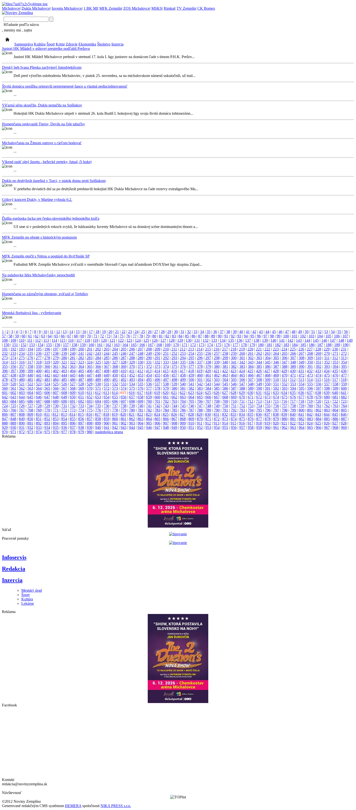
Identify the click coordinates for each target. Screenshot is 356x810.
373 (157, 366)
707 (208, 401)
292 (166, 358)
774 (81, 410)
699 (140, 401)
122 (121, 340)
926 (327, 423)
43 (261, 332)
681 (335, 397)
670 (242, 397)
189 (337, 345)
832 (225, 414)
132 (206, 340)
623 (191, 393)
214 (199, 349)
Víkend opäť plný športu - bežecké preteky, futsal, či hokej (47, 162)
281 (73, 358)
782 (149, 410)
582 (191, 388)
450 (115, 375)
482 (39, 380)
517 (335, 380)
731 (64, 406)
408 (106, 371)
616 (132, 393)
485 (64, 380)
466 (251, 375)
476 (335, 375)
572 (106, 388)
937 (73, 427)
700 (149, 401)
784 (166, 410)
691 (73, 401)
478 (5, 380)
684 (13, 401)
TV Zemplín (186, 8)
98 (272, 336)
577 (149, 388)
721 (327, 401)
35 (208, 332)
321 (64, 362)
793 (242, 410)
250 (157, 353)
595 (301, 388)
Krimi (60, 44)
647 (47, 397)
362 (64, 366)
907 (166, 423)
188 (329, 345)
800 (301, 410)
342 (242, 362)
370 (132, 366)
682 (344, 397)
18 (97, 332)
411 (132, 371)
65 (56, 336)
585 (217, 388)
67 (69, 336)
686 (30, 401)
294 (183, 358)
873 (225, 419)
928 (344, 423)
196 (47, 349)
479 (13, 380)
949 (174, 427)
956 (234, 427)
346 (276, 362)
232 (5, 353)
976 (56, 432)
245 (115, 353)
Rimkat (169, 8)
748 (208, 406)
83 (174, 336)
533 (123, 384)
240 (73, 353)
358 (30, 366)
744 (174, 406)
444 (64, 375)
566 (56, 388)
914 (225, 423)
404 (73, 371)
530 (98, 384)
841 (301, 414)
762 (327, 406)
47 (287, 332)
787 (191, 410)
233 (13, 353)
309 (310, 358)
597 (318, 388)
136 (239, 340)
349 (301, 362)
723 (344, 401)
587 (234, 388)
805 (344, 410)
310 (318, 358)
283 (90, 358)
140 (273, 340)
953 (208, 427)
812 (55, 414)
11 (52, 332)
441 (39, 375)
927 (335, 423)
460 (200, 375)
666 (208, 397)
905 (149, 423)
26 (150, 332)
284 (98, 358)
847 (5, 419)
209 (157, 349)
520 (13, 384)
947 (157, 427)
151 (15, 345)
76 (128, 336)
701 (157, 401)
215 (208, 349)
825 (166, 414)
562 (22, 388)
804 (335, 410)
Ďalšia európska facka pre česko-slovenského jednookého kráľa (50, 218)
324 (90, 362)
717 (293, 401)
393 (327, 366)
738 (123, 406)
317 (30, 362)
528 (81, 384)
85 (187, 336)
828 (191, 414)
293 (174, 358)
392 (318, 366)
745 (183, 406)
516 (327, 380)
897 (81, 423)
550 (268, 384)
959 (259, 427)
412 (140, 371)
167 (151, 345)
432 (310, 371)
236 (39, 353)
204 (115, 349)
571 (98, 388)
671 (251, 397)
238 (56, 353)
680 (327, 397)
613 (106, 393)
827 (183, 414)
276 (30, 358)
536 (149, 384)
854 (64, 419)
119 (95, 340)
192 (13, 349)
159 (83, 345)
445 (73, 375)
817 (98, 414)
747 (200, 406)
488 (90, 380)
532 (115, 384)
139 (265, 340)
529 (90, 384)
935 (56, 427)
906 (157, 423)
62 (37, 336)
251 (166, 353)
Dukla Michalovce (36, 8)
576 (140, 388)
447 (90, 375)
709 (225, 401)
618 (149, 393)
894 (56, 423)
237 (47, 353)
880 (284, 419)
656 (123, 397)
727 (30, 406)
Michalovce (11, 8)
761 (318, 406)
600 (344, 388)
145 (316, 340)
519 (5, 384)
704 (183, 401)
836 (259, 414)
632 (267, 393)
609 (73, 393)
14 (71, 332)
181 (269, 345)
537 (157, 384)
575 (132, 388)
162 (108, 345)
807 (13, 414)
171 (184, 345)
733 (81, 406)
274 (13, 358)
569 (81, 388)
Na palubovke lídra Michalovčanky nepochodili (38, 275)
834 (242, 414)
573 (115, 388)
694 (98, 401)
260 (242, 353)
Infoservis (14, 557)
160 (91, 345)
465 (242, 375)
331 (149, 362)
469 (276, 375)
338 (208, 362)
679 (318, 397)
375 (174, 366)
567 (64, 388)
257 (217, 353)
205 (123, 349)
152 (23, 345)
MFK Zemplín (110, 8)
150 (6, 345)
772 (64, 410)
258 (225, 353)
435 (335, 371)
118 (87, 340)
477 (344, 375)
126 (155, 340)
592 (276, 388)
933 (39, 427)
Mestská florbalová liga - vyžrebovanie (31, 313)
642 (5, 397)
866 (166, 419)
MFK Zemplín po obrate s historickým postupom (39, 237)
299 (225, 358)
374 (166, 366)
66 (63, 336)
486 (73, 380)
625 (208, 393)
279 (56, 358)
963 (293, 427)
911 (199, 423)
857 (90, 419)
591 (268, 388)
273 (5, 358)
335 (183, 362)
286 (115, 358)
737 (115, 406)
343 (251, 362)
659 (149, 397)
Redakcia (13, 569)
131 (197, 340)
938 (81, 427)
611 (89, 393)
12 (58, 332)
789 (208, 410)
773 (73, 410)
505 (234, 380)
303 (259, 358)
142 (290, 340)
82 (167, 336)
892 (39, 423)
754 (259, 406)
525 (56, 384)
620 (166, 393)
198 (64, 349)
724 (5, 406)
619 (157, 393)
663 (183, 397)
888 (5, 423)
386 (268, 366)
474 (318, 375)
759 (301, 406)
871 (208, 419)
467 (259, 375)
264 (276, 353)
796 (268, 410)
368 (115, 366)
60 (23, 336)
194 (30, 349)
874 (234, 419)
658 (140, 397)
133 (214, 340)
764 (344, 406)
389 (293, 366)
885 (327, 419)
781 (140, 410)
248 (140, 353)
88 (207, 336)
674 (276, 397)
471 (293, 375)
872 (217, 419)
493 (132, 380)
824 (157, 414)
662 (174, 397)
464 (234, 375)
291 (157, 358)
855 (73, 419)
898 (90, 423)
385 (259, 366)
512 (293, 380)
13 (65, 332)
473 (310, 375)
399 (30, 371)
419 (199, 371)
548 (251, 384)
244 (106, 353)
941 (106, 427)
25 (143, 332)
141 (282, 340)
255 (200, 353)
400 (39, 371)
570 (90, 388)
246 (123, 353)
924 (310, 423)
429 (284, 371)
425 (250, 371)
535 (140, 384)
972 (22, 432)
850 (30, 419)
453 (140, 375)
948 (166, 427)
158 (74, 345)
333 (166, 362)
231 (344, 349)
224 (284, 349)
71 (95, 336)
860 (115, 419)
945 (140, 427)
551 (276, 384)
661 (166, 397)
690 (64, 401)
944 (132, 427)
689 (56, 401)
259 (234, 353)
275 (22, 358)
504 (225, 380)
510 (276, 380)
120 (104, 340)
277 (39, 358)
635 (293, 393)
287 (123, 358)
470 (284, 375)
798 (284, 410)
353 (335, 362)
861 (123, 419)
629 (242, 393)
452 (132, 375)
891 (30, 423)
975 (47, 432)
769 (39, 410)
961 (276, 427)
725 (13, 406)
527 (73, 384)
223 (276, 349)
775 (90, 410)
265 (284, 353)
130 (189, 340)
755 (268, 406)
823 (149, 414)
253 (183, 353)
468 (268, 375)
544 (217, 384)
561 (13, 388)
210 (166, 349)
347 (284, 362)
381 (225, 366)
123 (129, 340)
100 (286, 336)
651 (81, 397)
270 (327, 353)
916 (242, 423)
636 (301, 393)
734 (90, 406)
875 (242, 419)
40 (241, 332)
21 (117, 332)
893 (47, 423)
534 (132, 384)
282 (81, 358)
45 (274, 332)
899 (98, 423)
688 (47, 401)
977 (64, 432)
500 (191, 380)
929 (5, 427)
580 (174, 388)
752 (242, 406)
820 (123, 414)
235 (30, 353)
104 (320, 336)
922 (293, 423)
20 (110, 332)
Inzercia (117, 44)
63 (43, 336)
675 (284, 397)
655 (115, 397)
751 (234, 406)
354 (344, 362)
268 (310, 353)
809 (30, 414)
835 (250, 414)
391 (310, 366)
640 (335, 393)
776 (98, 410)
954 (217, 427)
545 (225, 384)
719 (310, 401)
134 (222, 340)
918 (259, 423)
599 (335, 388)
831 (216, 414)
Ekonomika (87, 44)
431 (301, 371)
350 (310, 362)
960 (268, 427)
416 (174, 371)
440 (30, 375)
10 (45, 332)
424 (242, 371)
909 (183, 423)
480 (22, 380)
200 (81, 349)
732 (73, 406)
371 (140, 366)
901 (115, 423)
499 (183, 380)
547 (242, 384)
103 (311, 336)
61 (30, 336)
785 (174, 410)
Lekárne (27, 603)
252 (174, 353)
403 (64, 371)
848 (13, 419)
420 (208, 371)
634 (284, 393)
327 (115, 362)
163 (117, 345)
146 (324, 340)
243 (98, 353)
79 (148, 336)
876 (251, 419)
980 (90, 432)
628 (233, 393)
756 (276, 406)
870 (200, 419)
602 (13, 393)
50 (307, 332)
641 (344, 393)
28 (163, 332)
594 (293, 388)
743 (166, 406)
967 (327, 427)
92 (233, 336)
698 (132, 401)
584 (208, 388)
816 (89, 414)
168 (159, 345)
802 (318, 410)
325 (98, 362)
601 (5, 393)
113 (46, 340)
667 (217, 397)
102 (303, 336)
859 (106, 419)
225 (293, 349)
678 (310, 397)
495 (149, 380)
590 (259, 388)
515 (318, 380)
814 (72, 414)
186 (312, 345)
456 (166, 375)
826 (174, 414)
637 (310, 393)
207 (140, 349)
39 (235, 332)
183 (286, 345)
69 (82, 336)
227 (310, 349)
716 (284, 401)
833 (233, 414)
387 (276, 366)
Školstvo (103, 44)
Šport (50, 44)
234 (22, 353)
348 (293, 362)
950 (183, 427)
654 (106, 397)
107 (345, 336)
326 (106, 362)
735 (98, 406)
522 (30, 384)
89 (213, 336)
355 (5, 366)
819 (115, 414)
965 (310, 427)
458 (183, 375)
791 (225, 410)
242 (90, 353)
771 (56, 410)
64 (50, 336)
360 (47, 366)
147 (333, 340)
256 (208, 353)
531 (106, 384)
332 (157, 362)
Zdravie (71, 44)
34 (202, 332)
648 (56, 397)
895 (64, 423)
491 (115, 380)
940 (98, 427)
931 (22, 427)
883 (310, 419)
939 (90, 427)
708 (217, 401)
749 (217, 406)
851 (39, 419)
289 (140, 358)
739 (132, 406)
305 (276, 358)
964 (301, 427)
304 (268, 358)
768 (30, 410)
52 (320, 332)
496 (157, 380)
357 (22, 366)
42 (254, 332)
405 (81, 371)
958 (251, 427)
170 (176, 345)
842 (310, 414)
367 (106, 366)
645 (30, 397)
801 (310, 410)
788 (200, 410)
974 (39, 432)
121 (112, 340)
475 (327, 375)
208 (149, 349)
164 (125, 345)
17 (91, 332)
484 (56, 380)
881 (293, 419)
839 (284, 414)
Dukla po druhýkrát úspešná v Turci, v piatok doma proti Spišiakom (54, 181)
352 (327, 362)
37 (222, 332)
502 (208, 380)
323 (81, 362)
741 (149, 406)
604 (30, 393)
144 (307, 340)
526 (64, 384)
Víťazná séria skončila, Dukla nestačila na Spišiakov (42, 105)
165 (134, 345)
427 (267, 371)
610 (81, 393)
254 (191, 353)
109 (13, 340)
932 (30, 427)
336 (191, 362)
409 (115, 371)
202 (98, 349)
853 (56, 419)
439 (22, 375)
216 (216, 349)
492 (123, 380)
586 (225, 388)
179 (252, 345)
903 (132, 423)
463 (225, 375)
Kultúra (40, 44)
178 (244, 345)
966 (318, 427)
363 (73, 366)
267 (301, 353)
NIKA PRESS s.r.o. (116, 806)
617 (140, 393)
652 (90, 397)
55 (339, 332)
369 (123, 366)
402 (56, 371)
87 (200, 336)
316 (22, 362)
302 (251, 358)
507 (251, 380)
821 (132, 414)
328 (123, 362)
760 (310, 406)
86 (193, 336)
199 (73, 349)
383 (242, 366)
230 (335, 349)
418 (191, 371)
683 (5, 401)
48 (293, 332)
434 (327, 371)
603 (22, 393)
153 (32, 345)
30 (176, 332)
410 (123, 371)
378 (200, 366)
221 (259, 349)
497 (166, 380)
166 (142, 345)
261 (251, 353)
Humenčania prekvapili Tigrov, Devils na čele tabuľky (43, 124)
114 (54, 340)
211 (174, 349)
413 (149, 371)
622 (183, 393)
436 (344, 371)
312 (335, 358)
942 (115, 427)
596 (310, 388)
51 (313, 332)
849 (22, 419)
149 (350, 340)
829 (199, 414)
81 (161, 336)
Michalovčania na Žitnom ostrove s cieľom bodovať (42, 143)
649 (64, 397)
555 (310, 384)
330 (140, 362)
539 (174, 384)
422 (225, 371)
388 (284, 366)
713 (259, 401)
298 (217, 358)
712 (250, 401)
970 (5, 432)
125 (146, 340)
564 (39, 388)
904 (140, 423)
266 (293, 353)
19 (104, 332)
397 (13, 371)
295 (191, 358)
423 (233, 371)
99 (278, 336)
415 (166, 371)
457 (174, 375)
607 (56, 393)
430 (293, 371)
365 (90, 366)
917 (250, 423)
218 (233, 349)
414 (157, 371)
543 (208, 384)
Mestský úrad (31, 590)
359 (39, 366)
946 (149, 427)
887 (344, 419)
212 (183, 349)
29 (169, 332)
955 (225, 427)
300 (234, 358)
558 (335, 384)
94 (246, 336)
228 (318, 349)
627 (225, 393)
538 (166, 384)
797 (276, 410)
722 (335, 401)
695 (106, 401)
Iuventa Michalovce (67, 8)
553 (293, 384)
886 (335, 419)
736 (106, 406)
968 (335, 427)
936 (64, 427)
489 (98, 380)
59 (17, 336)
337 (200, 362)
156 (57, 345)
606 (47, 393)
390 (301, 366)
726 (22, 406)
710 (234, 401)
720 (318, 401)
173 (201, 345)
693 (90, 401)
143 (299, 340)
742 (157, 406)
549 (259, 384)
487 (81, 380)
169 (167, 345)
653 (98, 397)
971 (13, 432)
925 (318, 423)
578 (157, 388)
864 (149, 419)
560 (5, 388)
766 (13, 410)
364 (81, 366)
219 (242, 349)
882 (301, 419)
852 (47, 419)
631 (259, 393)
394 (335, 366)
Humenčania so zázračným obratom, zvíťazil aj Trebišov (45, 294)
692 (81, 401)
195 (39, 349)
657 (132, 397)
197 (56, 349)
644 (22, 397)
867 (174, 419)
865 (157, 419)
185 (303, 345)
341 (234, 362)
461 (208, 375)
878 (268, 419)
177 (235, 345)
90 (220, 336)
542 (200, 384)
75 (122, 336)
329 (132, 362)
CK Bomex (206, 8)
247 (132, 353)
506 (242, 380)
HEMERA (73, 806)
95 (252, 336)
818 (106, 414)
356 (13, 366)
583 (200, 388)
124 (138, 340)
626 (216, 393)
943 (123, 427)
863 (140, 419)
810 (39, 414)
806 (5, 414)
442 (47, 375)
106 (337, 336)
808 (22, 414)
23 (130, 332)
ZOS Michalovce (136, 8)
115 (62, 340)
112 (38, 340)
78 (141, 336)
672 (259, 397)
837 (267, 414)
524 (47, 384)
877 (259, 419)
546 (234, 384)
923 (301, 423)
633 (276, 393)
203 (106, 349)
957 (242, 427)
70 (89, 336)
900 (106, 423)
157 (66, 345)
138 (256, 340)
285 (106, 358)
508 (259, 380)
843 (318, 414)
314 (5, 362)
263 (268, 353)
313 (344, 358)
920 (276, 423)
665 (200, 397)
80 (154, 336)
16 (84, 332)
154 (40, 345)
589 (251, 388)
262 (259, 353)
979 (81, 432)
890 (22, 423)
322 (73, 362)
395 (344, 366)
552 (284, 384)
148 (341, 340)
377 (191, 366)
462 (217, 375)
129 (180, 340)
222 (267, 349)
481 (30, 380)
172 (193, 345)
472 (301, 375)
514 (310, 380)
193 (22, 349)
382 (234, 366)
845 (335, 414)
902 (123, 423)
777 (106, 410)
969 (344, 427)
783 (157, 410)
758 (293, 406)
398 (22, 371)
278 (47, 358)
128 (172, 340)
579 (166, 388)
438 (13, 375)
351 (318, 362)
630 (250, 393)
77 (135, 336)
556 (318, 384)
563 (30, 388)
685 (22, 401)
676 (293, 397)
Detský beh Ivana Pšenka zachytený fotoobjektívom (41, 67)
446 (81, 375)
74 (115, 336)
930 (13, 427)
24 (137, 332)
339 (217, 362)
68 (76, 336)
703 (174, 401)
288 (132, 358)
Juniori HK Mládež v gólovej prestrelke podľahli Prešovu (46, 48)
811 (47, 414)
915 (233, 423)
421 (216, 371)
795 (259, 410)
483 (47, 380)
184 (295, 345)
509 (268, 380)
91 (226, 336)
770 (47, 410)
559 (344, 384)
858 (98, 419)
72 (102, 336)
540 (183, 384)
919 (267, 423)
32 (189, 332)
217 (225, 349)
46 (280, 332)
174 (210, 345)
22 (123, 332)
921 (284, 423)
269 (318, 353)
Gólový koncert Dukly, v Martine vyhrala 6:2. (37, 199)
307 (293, 358)
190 (345, 345)
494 (140, 380)
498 (174, 380)
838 (276, 414)
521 (22, 384)
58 (10, 336)
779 (123, 410)
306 (284, 358)
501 (200, 380)
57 (4, 336)
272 (344, 353)
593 (284, 388)
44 (267, 332)
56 (346, 332)
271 (335, 353)
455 (157, 375)
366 (98, 366)
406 (90, 371)
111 (29, 340)
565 (47, 388)
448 (98, 375)
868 (183, 419)
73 (108, 336)
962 (284, 427)
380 (217, 366)
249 (149, 353)
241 (81, 353)
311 (327, 358)
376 (183, 366)
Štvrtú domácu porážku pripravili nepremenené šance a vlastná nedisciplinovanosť (64, 86)
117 (79, 340)
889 (13, 423)
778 (115, 410)
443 (56, 375)
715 (276, 401)
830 (208, 414)
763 (335, 406)
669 (234, 397)
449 (106, 375)
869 (191, 419)
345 (268, 362)
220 (250, 349)
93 (239, 336)
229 (327, 349)
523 (39, 384)
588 (242, 388)
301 (242, 358)
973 (30, 432)
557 (327, 384)
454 (149, 375)
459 (191, 375)
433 (318, 371)
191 (5, 349)
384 (251, 366)
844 (327, 414)
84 (180, 336)
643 (13, 397)
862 (132, 419)
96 (259, 336)
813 (64, 414)
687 (39, 401)
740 (140, 406)
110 (21, 340)
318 (39, 362)
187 (320, 345)
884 (318, 419)
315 (13, 362)
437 (5, 375)
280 (64, 358)
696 (115, 401)
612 (98, 393)
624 (199, 393)
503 (217, 380)
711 (242, 401)
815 (81, 414)
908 (174, 423)
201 (90, 349)
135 (231, 340)
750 (225, 406)
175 (218, 345)
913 (216, 423)
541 (191, 384)
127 (163, 340)
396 (5, 371)
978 (73, 432)
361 (56, 366)
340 (225, 362)
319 (47, 362)
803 (327, 410)
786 (183, 410)
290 (149, 358)
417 (183, 371)
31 (182, 332)
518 (344, 380)
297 (208, 358)
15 (78, 332)
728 (39, 406)
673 (268, 397)
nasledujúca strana (109, 432)
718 (301, 401)
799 (293, 410)
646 (39, 397)
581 (183, 388)
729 (47, 406)
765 (5, 410)
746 (191, 406)
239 (64, 353)
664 (191, 397)
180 (261, 345)
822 (140, 414)
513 (301, 380)
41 (248, 332)
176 (227, 345)
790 (217, 410)
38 (228, 332)
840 (293, 414)
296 (200, 358)
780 (132, 410)
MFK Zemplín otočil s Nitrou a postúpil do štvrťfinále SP (46, 256)
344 (259, 362)
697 (123, 401)
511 (284, 380)
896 (73, 423)
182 (278, 345)
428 (276, 371)
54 (333, 332)
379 (208, 366)
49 (300, 332)
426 (259, 371)
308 (301, 358)
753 (251, 406)
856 (81, 419)
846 (344, 414)
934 (47, 427)
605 (39, 393)
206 (132, 349)
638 (318, 393)
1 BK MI (91, 8)
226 (301, 349)
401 (47, 371)
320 (56, 362)
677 (301, 397)
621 (174, 393)
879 (276, 419)
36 (215, 332)
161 (100, 345)
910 (191, 423)
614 (115, 393)
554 (301, 384)
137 (248, 340)
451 (123, 375)
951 (191, 427)
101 (294, 336)
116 (71, 340)
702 (166, 401)
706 (200, 401)
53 (326, 332)
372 (149, 366)
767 (22, 410)
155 (49, 345)
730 (56, 406)
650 (73, 397)
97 (265, 336)
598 (327, 388)
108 (5, 340)
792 (234, 410)
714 (267, 401)
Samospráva (23, 44)
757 (284, 406)
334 (174, 362)
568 (73, 388)
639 (327, 393)
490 (106, 380)
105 (328, 336)
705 (191, 401)
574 (123, 388)
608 (64, 393)
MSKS (156, 8)
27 (156, 332)
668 (225, 397)
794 (251, 410)
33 (195, 332)
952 (200, 427)
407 (98, 371)
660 (157, 397)
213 (191, 349)
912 (208, 423)
